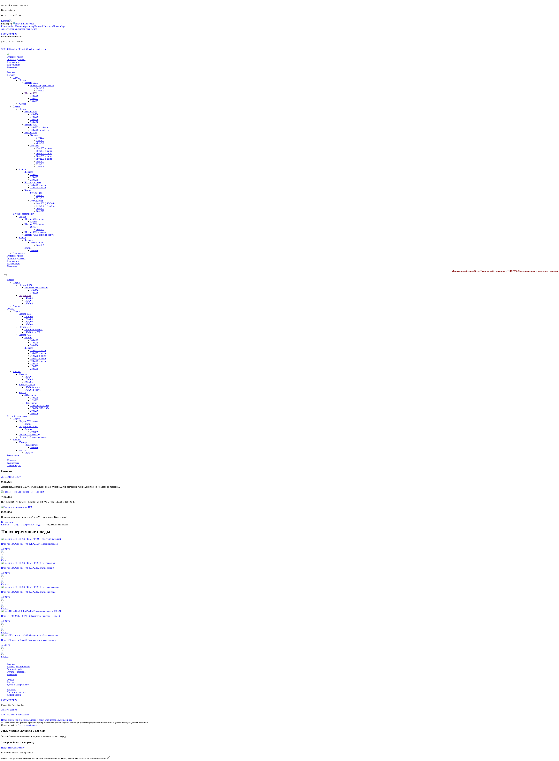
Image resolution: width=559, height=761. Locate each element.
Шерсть (22, 80)
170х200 (34, 117)
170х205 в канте (38, 187)
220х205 (40, 166)
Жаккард (34, 145)
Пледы (16, 77)
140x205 (34, 174)
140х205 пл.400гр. (39, 127)
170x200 (40, 90)
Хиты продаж (14, 465)
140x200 (34, 96)
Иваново (19, 26)
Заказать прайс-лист (27, 29)
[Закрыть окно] (108, 758)
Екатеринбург (8, 26)
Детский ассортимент (23, 214)
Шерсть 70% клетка (34, 224)
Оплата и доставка (16, 59)
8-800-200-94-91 (9, 34)
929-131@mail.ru (9, 49)
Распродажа (19, 253)
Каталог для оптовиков (18, 666)
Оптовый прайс (15, 57)
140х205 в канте (38, 185)
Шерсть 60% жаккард (35, 232)
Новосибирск (60, 26)
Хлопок (22, 103)
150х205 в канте (44, 151)
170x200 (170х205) (45, 206)
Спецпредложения (16, 692)
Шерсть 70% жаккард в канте (39, 235)
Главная (11, 72)
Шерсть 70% (30, 132)
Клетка (27, 190)
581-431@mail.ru (26, 49)
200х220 (40, 143)
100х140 (34, 250)
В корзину (19, 747)
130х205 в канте (44, 148)
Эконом (34, 135)
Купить (4, 560)
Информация (13, 64)
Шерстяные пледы (32, 524)
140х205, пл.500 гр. (39, 130)
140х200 (40, 88)
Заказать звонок (9, 29)
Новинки (11, 460)
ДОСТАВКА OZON (11, 477)
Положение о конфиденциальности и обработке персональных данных (36, 720)
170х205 (40, 140)
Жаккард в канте (32, 182)
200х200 (34, 122)
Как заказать (13, 62)
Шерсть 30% (30, 111)
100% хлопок (36, 200)
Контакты (12, 67)
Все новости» (8, 522)
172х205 (40, 198)
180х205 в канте (44, 156)
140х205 (40, 138)
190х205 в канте (44, 159)
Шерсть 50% (30, 93)
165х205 (34, 101)
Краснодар (29, 26)
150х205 (34, 98)
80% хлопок (36, 193)
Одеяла (16, 106)
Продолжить (7, 747)
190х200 (34, 119)
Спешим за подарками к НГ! (17, 507)
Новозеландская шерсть (42, 85)
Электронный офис (27, 725)
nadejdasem (40, 49)
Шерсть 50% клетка (34, 219)
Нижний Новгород (24, 23)
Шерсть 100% (31, 83)
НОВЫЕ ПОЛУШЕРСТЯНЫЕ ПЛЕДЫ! (23, 492)
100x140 (40, 229)
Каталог (11, 75)
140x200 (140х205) (45, 203)
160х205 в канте (44, 153)
